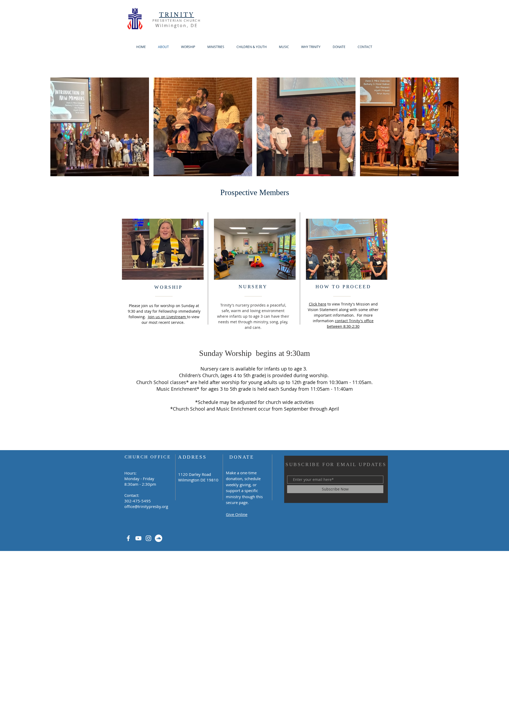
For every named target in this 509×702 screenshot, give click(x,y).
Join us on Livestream (167, 316)
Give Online (236, 514)
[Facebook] (128, 538)
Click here (317, 304)
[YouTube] (138, 538)
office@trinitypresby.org (146, 506)
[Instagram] (148, 538)
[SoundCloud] (158, 538)
